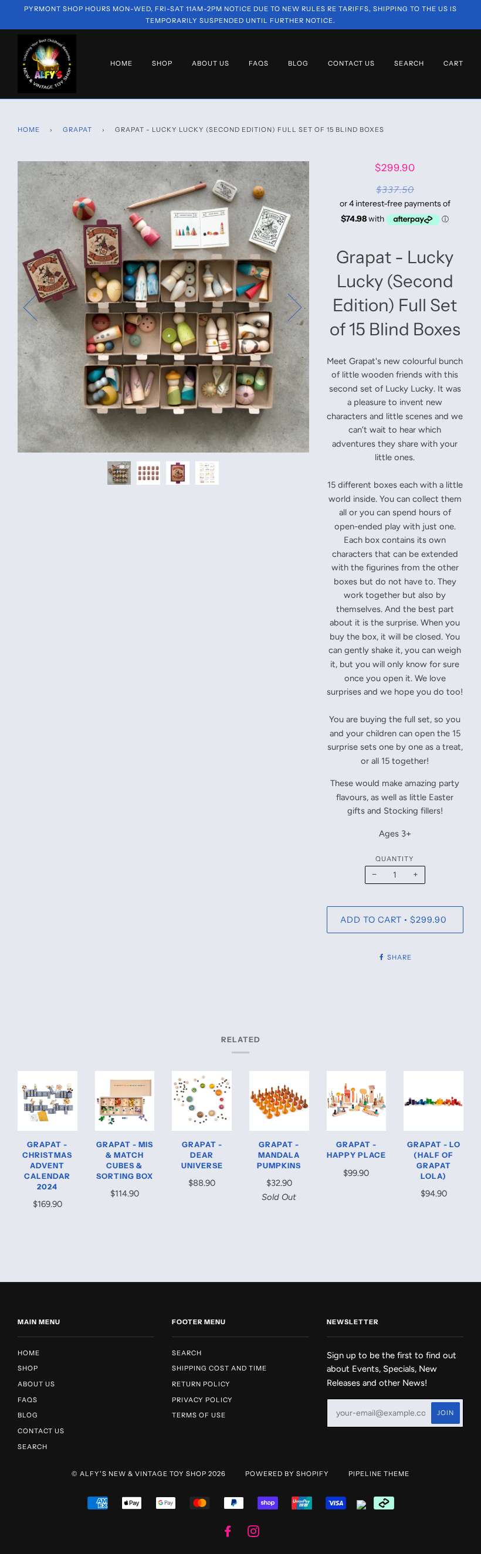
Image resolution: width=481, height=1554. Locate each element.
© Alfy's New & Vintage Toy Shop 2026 (149, 1474)
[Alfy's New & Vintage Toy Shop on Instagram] (254, 1533)
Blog (298, 63)
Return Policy (201, 1384)
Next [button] (287, 306)
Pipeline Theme (378, 1474)
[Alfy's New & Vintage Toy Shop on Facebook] (228, 1533)
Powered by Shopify (287, 1474)
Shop (162, 63)
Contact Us (351, 63)
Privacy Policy (202, 1400)
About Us (210, 63)
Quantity (394, 859)
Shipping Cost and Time (219, 1368)
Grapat (77, 129)
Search (409, 63)
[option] (163, 307)
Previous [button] (37, 306)
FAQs (259, 63)
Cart (453, 63)
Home (121, 63)
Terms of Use (199, 1415)
